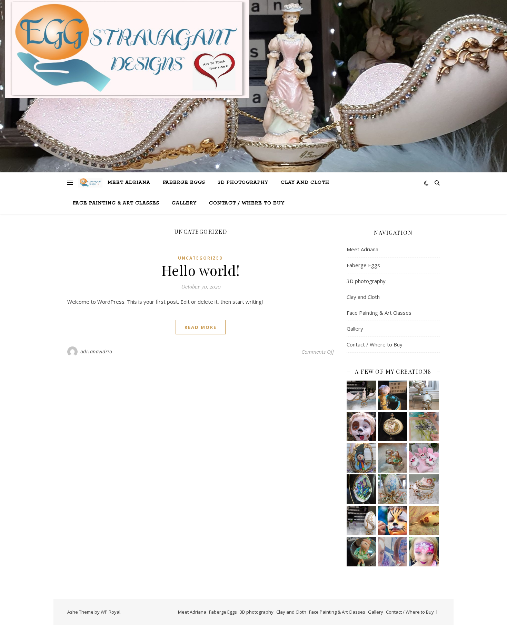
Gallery (184, 203)
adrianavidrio (96, 351)
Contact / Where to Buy (247, 203)
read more (201, 327)
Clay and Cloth (305, 182)
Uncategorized (200, 258)
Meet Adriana (129, 182)
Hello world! (200, 270)
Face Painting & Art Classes (116, 203)
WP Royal (110, 612)
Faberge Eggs (184, 182)
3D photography (243, 182)
